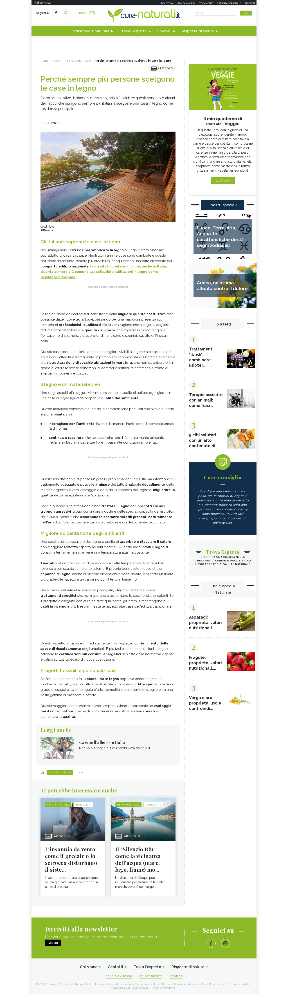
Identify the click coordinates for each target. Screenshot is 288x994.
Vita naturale (60, 772)
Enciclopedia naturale (90, 31)
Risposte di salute (198, 31)
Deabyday (167, 3)
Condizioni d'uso (119, 976)
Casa (80, 772)
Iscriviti (82, 13)
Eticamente (206, 3)
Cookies (176, 976)
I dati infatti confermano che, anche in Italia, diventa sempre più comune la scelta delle (103, 271)
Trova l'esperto (133, 31)
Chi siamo (88, 967)
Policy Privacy (151, 976)
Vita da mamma (186, 3)
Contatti (115, 967)
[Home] (144, 16)
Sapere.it (250, 3)
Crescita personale (229, 3)
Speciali (164, 31)
